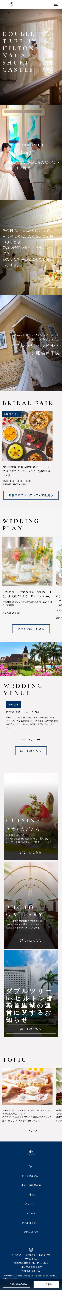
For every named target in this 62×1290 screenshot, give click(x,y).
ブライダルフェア (31, 1176)
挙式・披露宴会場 (31, 1185)
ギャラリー (31, 1204)
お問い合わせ (31, 1232)
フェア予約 (46, 1284)
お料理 (31, 1194)
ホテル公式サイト (31, 1222)
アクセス (31, 1213)
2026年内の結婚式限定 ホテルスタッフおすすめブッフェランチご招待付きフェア (26, 471)
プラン (31, 1166)
